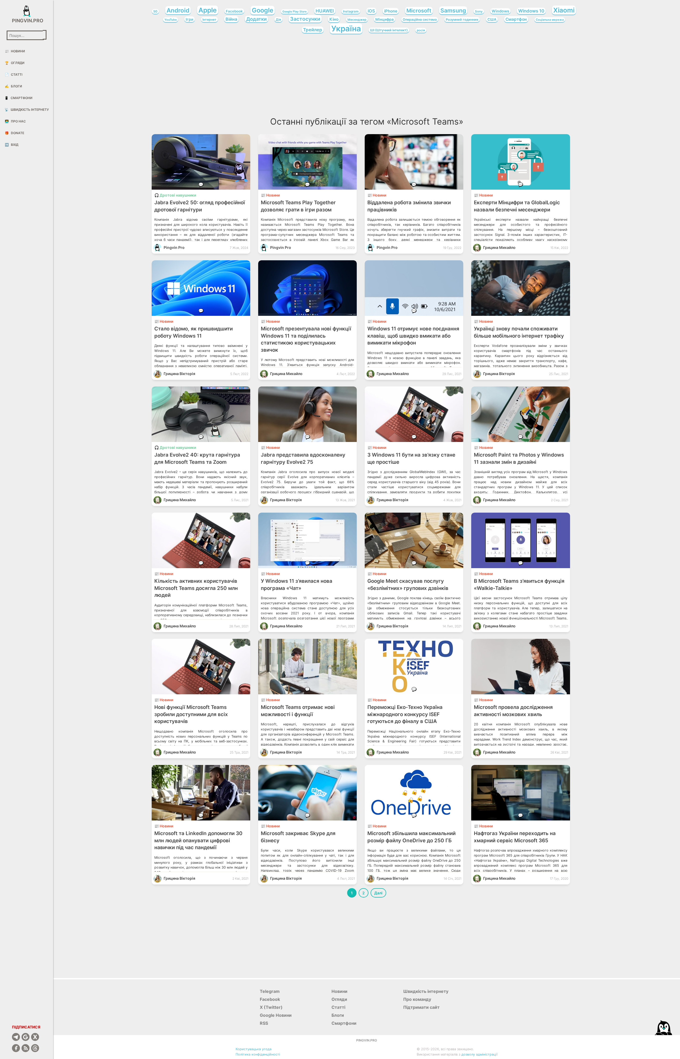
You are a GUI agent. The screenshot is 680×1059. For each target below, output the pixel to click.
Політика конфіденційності (258, 1054)
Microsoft (418, 10)
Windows (500, 11)
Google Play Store (294, 11)
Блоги (13, 86)
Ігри (189, 19)
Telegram (270, 991)
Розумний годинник (462, 20)
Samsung (453, 10)
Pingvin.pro (26, 20)
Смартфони (18, 98)
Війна (231, 19)
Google (262, 10)
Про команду (417, 999)
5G (155, 11)
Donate (14, 133)
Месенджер (356, 20)
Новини (15, 51)
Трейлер (312, 29)
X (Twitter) (271, 1007)
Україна (346, 28)
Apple (207, 10)
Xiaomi (564, 10)
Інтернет (209, 20)
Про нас (15, 121)
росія (421, 30)
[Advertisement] (366, 77)
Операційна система (420, 20)
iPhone (390, 11)
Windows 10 (531, 11)
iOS (371, 11)
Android (178, 10)
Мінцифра (384, 19)
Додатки (256, 19)
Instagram (351, 11)
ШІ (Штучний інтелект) (389, 30)
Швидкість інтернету (27, 110)
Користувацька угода (253, 1049)
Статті (13, 74)
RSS (264, 1023)
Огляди (14, 63)
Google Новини (276, 1015)
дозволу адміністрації (479, 1054)
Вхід (11, 145)
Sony (479, 11)
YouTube (170, 20)
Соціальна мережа (550, 20)
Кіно (333, 19)
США (491, 19)
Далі (378, 893)
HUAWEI (325, 11)
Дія (278, 20)
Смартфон (516, 19)
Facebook (234, 11)
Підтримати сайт (421, 1007)
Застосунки (305, 19)
